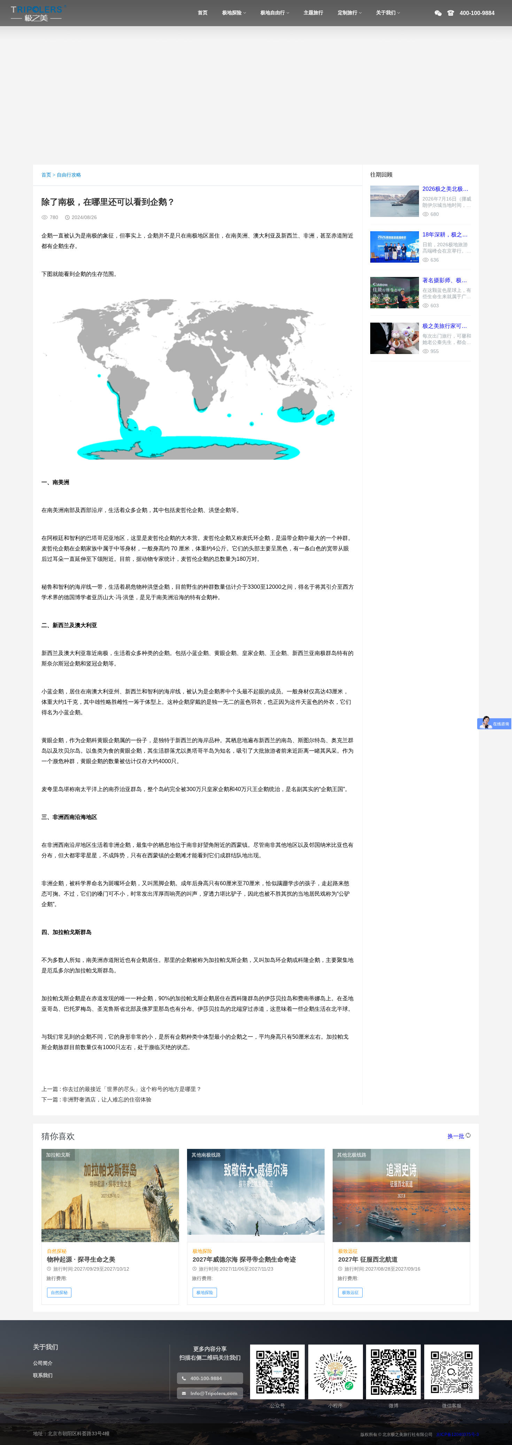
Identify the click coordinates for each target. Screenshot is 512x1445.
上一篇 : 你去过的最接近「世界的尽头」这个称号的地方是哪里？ (121, 1089)
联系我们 (43, 1375)
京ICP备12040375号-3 (457, 1434)
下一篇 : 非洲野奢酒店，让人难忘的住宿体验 (96, 1099)
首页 (46, 175)
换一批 (456, 1136)
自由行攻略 (69, 175)
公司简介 (43, 1363)
